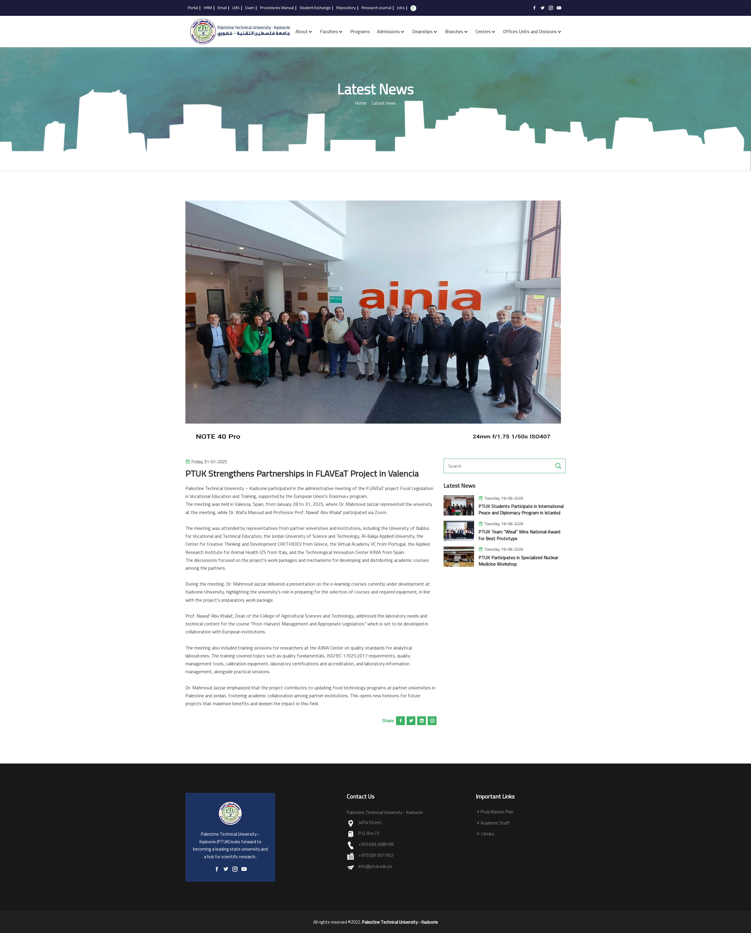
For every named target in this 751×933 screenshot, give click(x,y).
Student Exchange (315, 8)
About (301, 31)
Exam (249, 8)
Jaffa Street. (370, 822)
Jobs (401, 8)
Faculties (329, 31)
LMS (236, 8)
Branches (454, 31)
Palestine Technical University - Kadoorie (400, 922)
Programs (360, 31)
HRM (208, 8)
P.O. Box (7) (368, 833)
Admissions (388, 31)
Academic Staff (495, 823)
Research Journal (376, 8)
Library (487, 834)
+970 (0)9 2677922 (375, 855)
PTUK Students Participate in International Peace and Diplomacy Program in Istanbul (521, 509)
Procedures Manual (277, 8)
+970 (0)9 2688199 (375, 844)
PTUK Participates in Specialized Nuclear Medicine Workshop (518, 560)
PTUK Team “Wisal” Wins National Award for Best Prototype (519, 534)
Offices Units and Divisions (530, 31)
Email (222, 8)
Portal (193, 8)
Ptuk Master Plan (497, 812)
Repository (346, 8)
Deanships (422, 31)
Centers (483, 31)
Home (360, 103)
